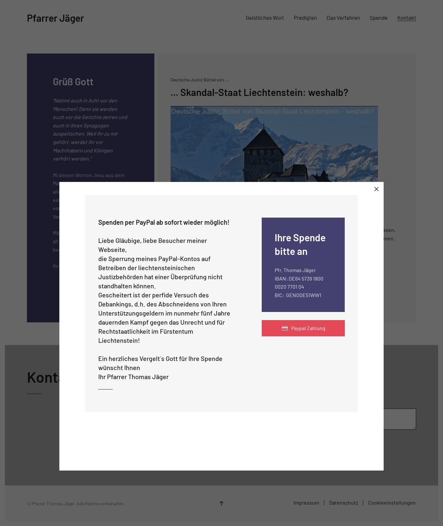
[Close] (376, 189)
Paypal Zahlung (308, 328)
